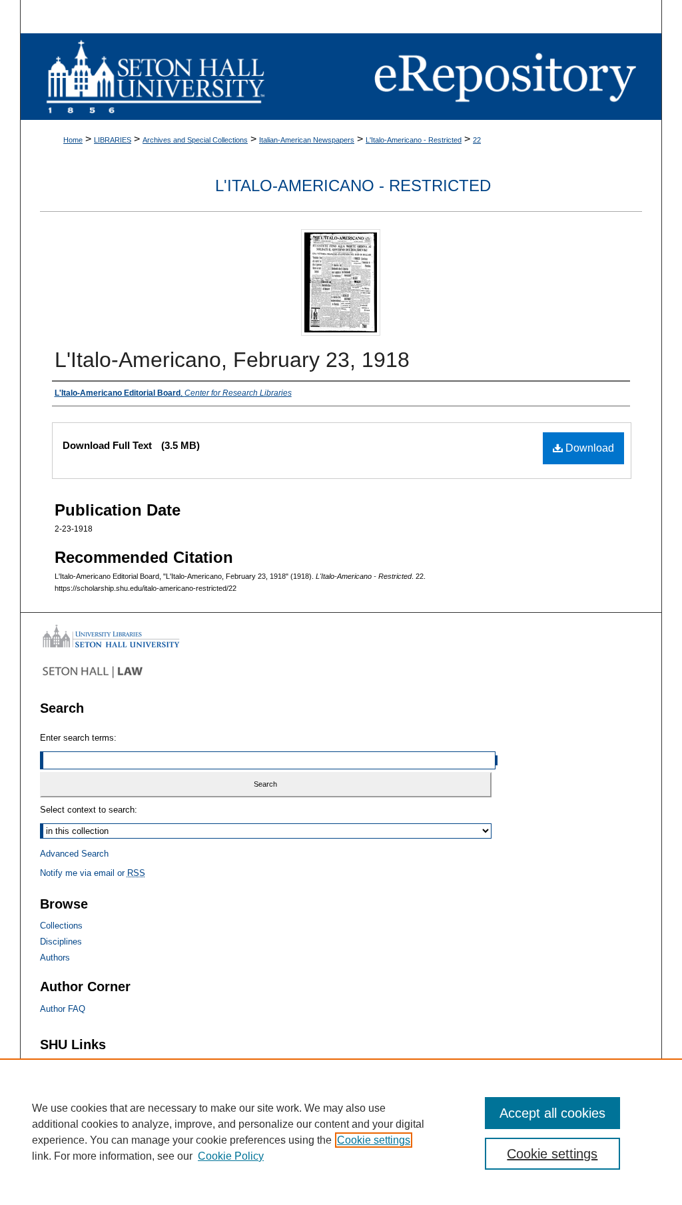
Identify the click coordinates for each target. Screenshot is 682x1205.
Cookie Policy (231, 1156)
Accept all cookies (552, 1113)
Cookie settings (373, 1140)
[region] (341, 1131)
